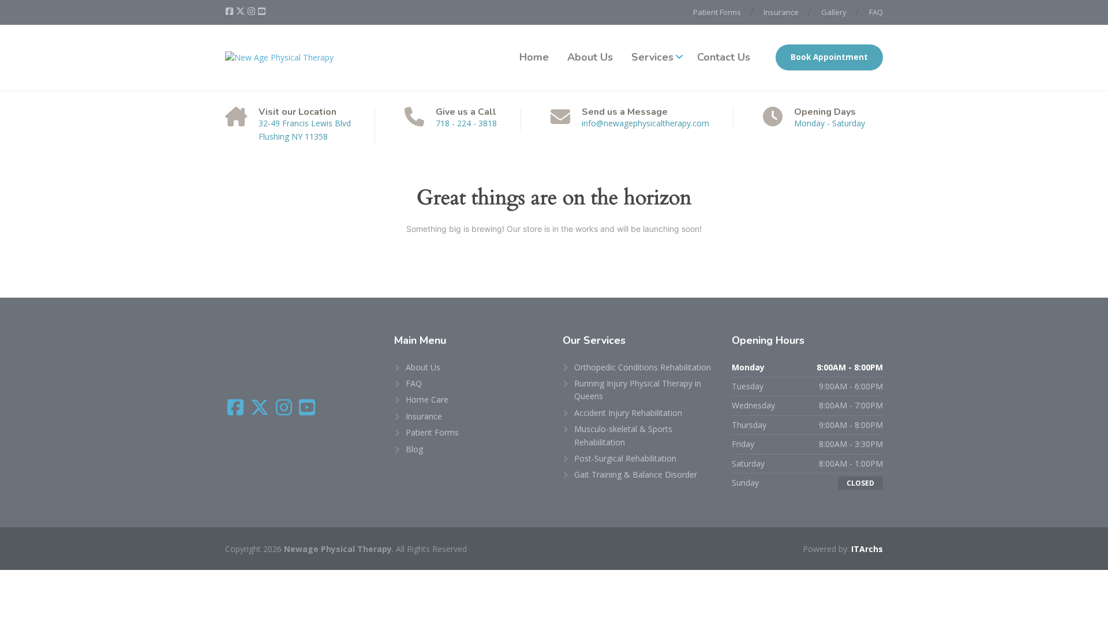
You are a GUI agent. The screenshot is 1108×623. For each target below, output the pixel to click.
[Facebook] (230, 11)
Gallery (834, 12)
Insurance (781, 12)
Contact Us (723, 57)
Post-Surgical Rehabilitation (625, 458)
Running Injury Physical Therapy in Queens (637, 389)
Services (652, 57)
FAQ (876, 12)
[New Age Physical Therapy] (279, 57)
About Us (590, 57)
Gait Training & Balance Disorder (635, 474)
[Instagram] (252, 11)
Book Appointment (829, 57)
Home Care (427, 399)
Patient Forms (717, 12)
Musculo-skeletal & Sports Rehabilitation (623, 435)
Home (534, 57)
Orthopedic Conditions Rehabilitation (642, 367)
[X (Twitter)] (241, 11)
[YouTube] (261, 11)
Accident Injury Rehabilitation (628, 412)
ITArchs (867, 548)
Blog (414, 449)
